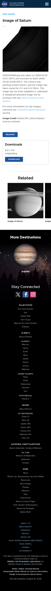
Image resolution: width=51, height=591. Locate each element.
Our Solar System (25, 309)
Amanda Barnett (32, 569)
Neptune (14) (25, 434)
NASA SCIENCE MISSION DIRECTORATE (25, 541)
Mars (25, 355)
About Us (25, 523)
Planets (25, 333)
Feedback (25, 530)
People (25, 487)
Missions (25, 491)
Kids (25, 494)
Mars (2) (25, 420)
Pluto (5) (25, 438)
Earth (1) (25, 417)
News (25, 473)
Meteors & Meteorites (25, 456)
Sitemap (25, 547)
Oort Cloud (25, 320)
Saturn (25, 362)
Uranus (25, 366)
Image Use (25, 537)
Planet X (25, 399)
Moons (25, 405)
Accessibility (25, 551)
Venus (25, 348)
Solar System (25, 305)
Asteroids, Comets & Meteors (25, 444)
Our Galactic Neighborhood (15, 10)
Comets (25, 463)
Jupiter (25, 271)
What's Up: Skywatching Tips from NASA (25, 477)
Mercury (25, 344)
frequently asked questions (31, 110)
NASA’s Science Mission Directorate (25, 564)
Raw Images (9, 14)
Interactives (25, 498)
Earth (25, 352)
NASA (3, 4)
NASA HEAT (25, 512)
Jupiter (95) (25, 424)
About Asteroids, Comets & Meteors (25, 448)
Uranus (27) (25, 431)
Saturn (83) (25, 427)
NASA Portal (25, 544)
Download (14, 159)
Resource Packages (25, 508)
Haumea (25, 388)
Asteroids (25, 459)
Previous (5, 258)
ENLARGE (10, 134)
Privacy (25, 534)
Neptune (25, 369)
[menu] (47, 4)
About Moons (25, 409)
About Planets (25, 337)
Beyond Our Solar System (25, 323)
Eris (25, 391)
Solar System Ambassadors (25, 505)
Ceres (25, 380)
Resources (25, 480)
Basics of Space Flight (25, 501)
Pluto (25, 377)
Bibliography (25, 527)
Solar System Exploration (15, 4)
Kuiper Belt (25, 316)
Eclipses (25, 327)
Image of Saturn (15, 221)
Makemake (25, 384)
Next (45, 258)
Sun (25, 313)
